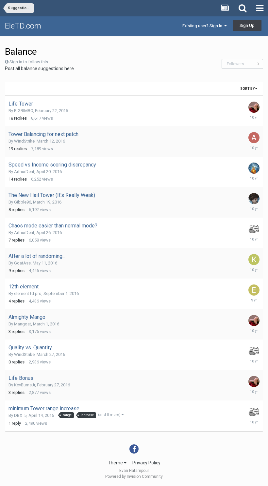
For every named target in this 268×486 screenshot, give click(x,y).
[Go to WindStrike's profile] (254, 229)
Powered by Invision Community (134, 476)
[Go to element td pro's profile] (254, 290)
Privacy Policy (146, 462)
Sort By (247, 88)
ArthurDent (24, 171)
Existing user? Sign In (203, 25)
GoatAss (22, 263)
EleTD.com (23, 25)
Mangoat (22, 323)
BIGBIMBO (23, 110)
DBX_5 (20, 415)
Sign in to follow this (28, 61)
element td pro (28, 293)
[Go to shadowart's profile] (254, 198)
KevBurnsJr (24, 384)
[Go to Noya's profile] (254, 168)
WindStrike (24, 141)
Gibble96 (22, 202)
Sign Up (247, 25)
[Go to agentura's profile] (254, 137)
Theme (116, 462)
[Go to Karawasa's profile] (254, 107)
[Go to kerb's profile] (254, 259)
